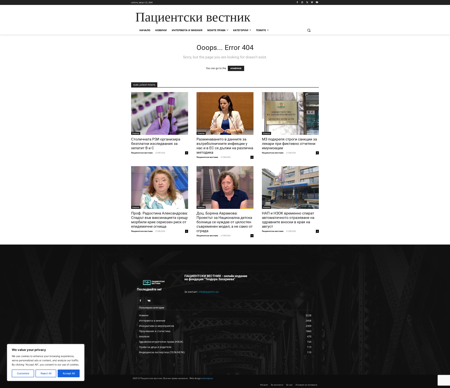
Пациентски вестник (142, 152)
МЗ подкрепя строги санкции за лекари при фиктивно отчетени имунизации (289, 143)
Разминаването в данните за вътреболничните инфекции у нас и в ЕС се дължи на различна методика (225, 146)
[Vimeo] (312, 3)
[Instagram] (302, 3)
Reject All (46, 373)
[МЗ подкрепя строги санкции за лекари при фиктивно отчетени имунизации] (290, 113)
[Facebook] (297, 3)
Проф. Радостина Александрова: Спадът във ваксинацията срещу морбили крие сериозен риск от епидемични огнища (159, 220)
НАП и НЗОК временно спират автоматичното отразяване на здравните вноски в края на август (288, 220)
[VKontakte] (149, 300)
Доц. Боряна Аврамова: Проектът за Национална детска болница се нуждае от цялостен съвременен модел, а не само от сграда (225, 222)
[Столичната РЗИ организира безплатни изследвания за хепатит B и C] (159, 113)
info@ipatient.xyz (209, 291)
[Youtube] (317, 3)
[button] (309, 30)
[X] (307, 3)
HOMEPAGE (236, 68)
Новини (135, 133)
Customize (23, 373)
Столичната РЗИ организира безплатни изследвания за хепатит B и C (155, 143)
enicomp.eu (207, 378)
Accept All (69, 373)
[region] (45, 362)
